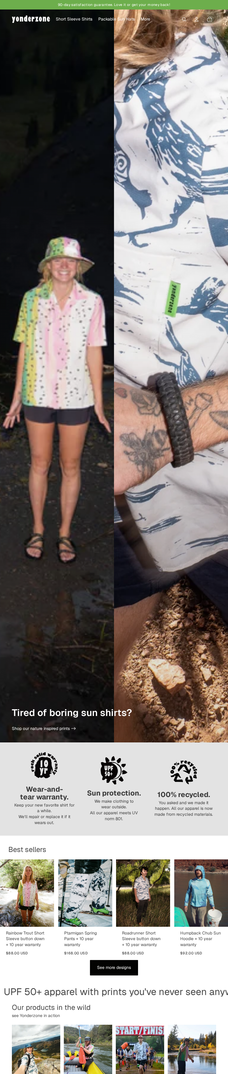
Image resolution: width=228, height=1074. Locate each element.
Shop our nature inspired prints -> (44, 728)
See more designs (114, 967)
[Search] (184, 19)
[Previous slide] (6, 893)
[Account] (196, 19)
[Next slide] (47, 893)
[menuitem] (145, 19)
